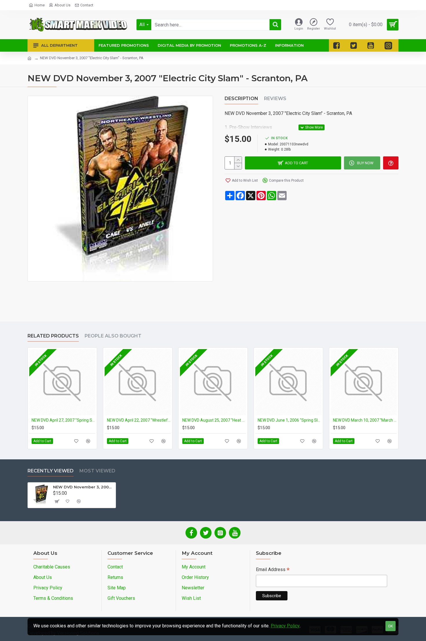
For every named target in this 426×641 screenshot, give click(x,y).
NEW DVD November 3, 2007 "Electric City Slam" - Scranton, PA (83, 487)
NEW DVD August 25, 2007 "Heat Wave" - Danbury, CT (214, 420)
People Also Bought (113, 336)
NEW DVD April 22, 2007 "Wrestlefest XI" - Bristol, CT (139, 420)
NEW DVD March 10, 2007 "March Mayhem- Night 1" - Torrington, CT (365, 420)
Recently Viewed (51, 471)
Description (241, 98)
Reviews (275, 98)
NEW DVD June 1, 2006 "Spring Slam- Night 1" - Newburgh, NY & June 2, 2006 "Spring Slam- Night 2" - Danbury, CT (289, 420)
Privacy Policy (285, 626)
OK (390, 626)
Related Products (53, 336)
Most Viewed (97, 471)
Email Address (273, 570)
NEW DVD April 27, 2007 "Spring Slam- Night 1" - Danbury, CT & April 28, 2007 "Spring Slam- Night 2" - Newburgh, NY (63, 420)
